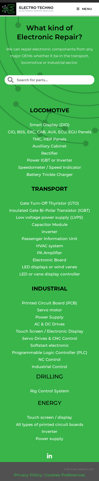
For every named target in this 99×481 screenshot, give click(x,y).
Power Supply (49, 317)
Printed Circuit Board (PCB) (49, 303)
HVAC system (49, 246)
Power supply (49, 438)
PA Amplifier (49, 252)
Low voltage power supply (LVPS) (49, 217)
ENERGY (49, 403)
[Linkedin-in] (49, 456)
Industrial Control (49, 366)
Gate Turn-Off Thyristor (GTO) (49, 203)
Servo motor (49, 310)
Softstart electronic (49, 345)
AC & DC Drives (49, 324)
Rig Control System (49, 391)
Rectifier (49, 153)
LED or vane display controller (49, 274)
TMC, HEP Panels (50, 139)
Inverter (49, 231)
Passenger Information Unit (49, 238)
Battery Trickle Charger (49, 174)
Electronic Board (49, 260)
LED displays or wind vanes (49, 267)
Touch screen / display (49, 417)
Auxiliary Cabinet (49, 146)
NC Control (49, 359)
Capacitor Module (49, 224)
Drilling (49, 376)
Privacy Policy (28, 475)
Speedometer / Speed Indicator (49, 167)
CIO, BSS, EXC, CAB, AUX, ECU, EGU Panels (49, 132)
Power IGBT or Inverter (49, 160)
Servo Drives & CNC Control (49, 338)
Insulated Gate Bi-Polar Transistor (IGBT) (49, 210)
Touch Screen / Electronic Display (49, 331)
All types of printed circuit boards (49, 424)
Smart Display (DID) (50, 124)
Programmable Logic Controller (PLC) (49, 352)
